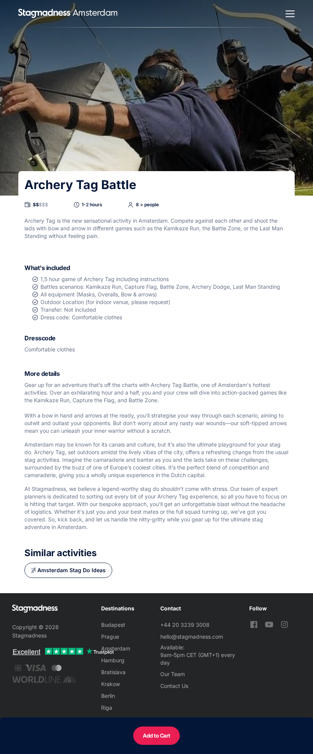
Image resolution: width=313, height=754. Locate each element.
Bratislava (113, 672)
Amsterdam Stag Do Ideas (71, 570)
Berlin (108, 696)
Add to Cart (156, 735)
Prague (110, 636)
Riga (106, 707)
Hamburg (112, 660)
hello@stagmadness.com (191, 636)
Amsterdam (115, 648)
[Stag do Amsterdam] (44, 13)
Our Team (172, 674)
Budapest (113, 624)
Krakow (110, 684)
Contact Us (174, 686)
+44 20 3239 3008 (185, 624)
